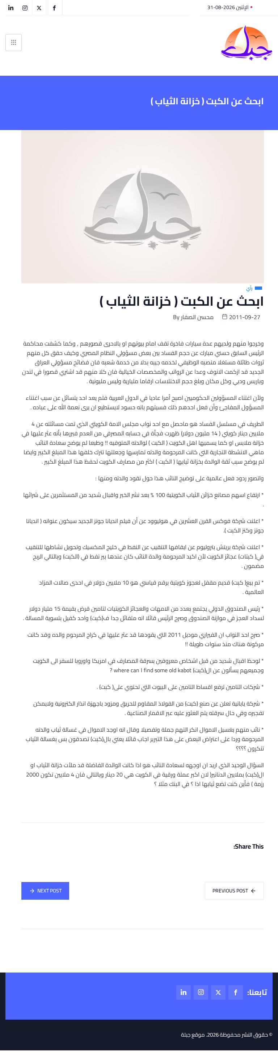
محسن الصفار (197, 317)
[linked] (183, 992)
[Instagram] (201, 992)
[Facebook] (235, 992)
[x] (218, 992)
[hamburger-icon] (13, 42)
